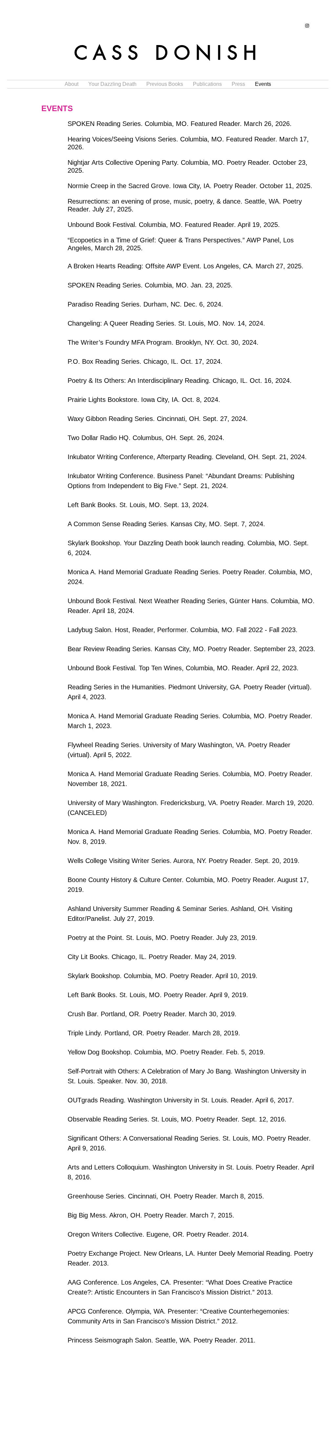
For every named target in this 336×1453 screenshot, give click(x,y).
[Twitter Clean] (301, 1397)
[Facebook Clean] (293, 1397)
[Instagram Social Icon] (307, 25)
